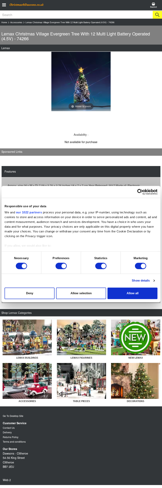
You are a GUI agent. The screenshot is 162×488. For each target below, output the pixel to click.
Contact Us (9, 427)
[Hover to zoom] (81, 81)
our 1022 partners (29, 212)
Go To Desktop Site (13, 415)
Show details (141, 280)
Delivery (7, 432)
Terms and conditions (14, 441)
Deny (29, 293)
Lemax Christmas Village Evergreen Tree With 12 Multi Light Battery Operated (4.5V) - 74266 (69, 22)
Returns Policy (10, 437)
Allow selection (81, 293)
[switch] (61, 266)
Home (4, 22)
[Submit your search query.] (157, 15)
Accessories (16, 22)
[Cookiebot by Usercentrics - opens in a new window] (140, 192)
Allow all (132, 293)
